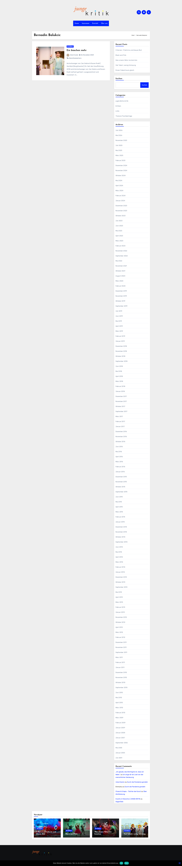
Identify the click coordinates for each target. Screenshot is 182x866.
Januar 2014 (120, 572)
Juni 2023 (119, 226)
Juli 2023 (119, 221)
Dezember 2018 (121, 346)
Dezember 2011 (121, 642)
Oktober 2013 (120, 582)
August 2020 (120, 276)
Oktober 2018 (120, 356)
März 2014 (119, 562)
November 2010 (121, 677)
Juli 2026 (119, 130)
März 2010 (119, 708)
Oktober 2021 (120, 271)
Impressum (85, 23)
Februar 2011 (120, 662)
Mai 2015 (119, 502)
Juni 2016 (119, 446)
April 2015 (119, 507)
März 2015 (119, 512)
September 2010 (121, 687)
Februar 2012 (120, 637)
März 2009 (119, 718)
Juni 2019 (119, 316)
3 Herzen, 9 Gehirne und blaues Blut (129, 50)
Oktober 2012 (120, 622)
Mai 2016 (119, 452)
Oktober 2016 (120, 441)
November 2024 (121, 170)
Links (117, 111)
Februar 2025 (120, 160)
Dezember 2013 (121, 577)
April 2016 (119, 457)
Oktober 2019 (120, 301)
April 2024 (119, 185)
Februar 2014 (120, 567)
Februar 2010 (120, 713)
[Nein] (180, 863)
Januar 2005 (120, 753)
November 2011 (121, 647)
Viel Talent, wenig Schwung (126, 65)
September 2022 (122, 256)
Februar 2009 (120, 723)
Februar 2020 (120, 286)
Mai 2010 (119, 697)
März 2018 (119, 381)
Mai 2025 (119, 150)
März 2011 (119, 657)
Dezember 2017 (121, 396)
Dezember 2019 (121, 291)
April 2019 (119, 326)
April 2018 (119, 376)
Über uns (104, 23)
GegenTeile (119, 802)
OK (121, 863)
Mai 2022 (119, 261)
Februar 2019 (120, 336)
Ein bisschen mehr (77, 50)
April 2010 (119, 702)
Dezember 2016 (121, 431)
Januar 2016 (120, 472)
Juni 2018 (119, 366)
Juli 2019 (119, 311)
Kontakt (95, 23)
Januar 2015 (120, 522)
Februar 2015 (120, 517)
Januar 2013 (120, 612)
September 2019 (121, 306)
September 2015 (121, 492)
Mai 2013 (119, 592)
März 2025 (119, 155)
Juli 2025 (119, 145)
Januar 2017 (120, 426)
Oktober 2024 (121, 175)
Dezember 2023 (121, 206)
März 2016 (119, 462)
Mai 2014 (119, 552)
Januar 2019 (120, 341)
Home (77, 23)
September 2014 (121, 542)
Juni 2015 (119, 497)
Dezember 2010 (121, 672)
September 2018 (121, 361)
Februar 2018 (120, 386)
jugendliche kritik (122, 101)
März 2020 (119, 281)
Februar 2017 (120, 421)
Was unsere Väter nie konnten (126, 60)
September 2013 (121, 587)
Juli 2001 (119, 758)
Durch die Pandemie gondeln (137, 782)
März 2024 (119, 190)
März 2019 (119, 331)
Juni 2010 (119, 692)
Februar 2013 (120, 607)
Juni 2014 (119, 547)
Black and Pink (121, 55)
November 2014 (121, 532)
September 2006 (122, 743)
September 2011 (121, 652)
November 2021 (121, 266)
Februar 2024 (120, 196)
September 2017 (121, 411)
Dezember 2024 (121, 165)
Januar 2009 (120, 728)
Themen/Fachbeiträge (124, 116)
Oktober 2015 (120, 487)
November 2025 (121, 140)
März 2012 (119, 632)
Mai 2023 (119, 231)
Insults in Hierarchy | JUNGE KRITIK (128, 799)
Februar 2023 (120, 246)
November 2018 (121, 351)
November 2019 (121, 296)
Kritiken (70, 46)
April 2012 (119, 627)
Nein (126, 863)
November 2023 (121, 211)
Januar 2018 (120, 391)
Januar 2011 (120, 667)
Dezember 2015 (121, 477)
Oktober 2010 (120, 682)
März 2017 (119, 416)
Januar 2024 (120, 201)
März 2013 (119, 602)
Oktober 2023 (120, 216)
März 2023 (119, 241)
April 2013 (119, 597)
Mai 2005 (119, 748)
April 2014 (119, 557)
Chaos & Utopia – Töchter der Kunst (128, 791)
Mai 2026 (119, 135)
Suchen (119, 79)
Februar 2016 (120, 467)
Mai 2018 (119, 371)
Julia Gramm (74, 55)
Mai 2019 (119, 321)
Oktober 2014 (120, 537)
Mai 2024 (119, 180)
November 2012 (121, 617)
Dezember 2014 (121, 527)
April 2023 (119, 236)
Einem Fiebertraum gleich (125, 70)
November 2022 (121, 251)
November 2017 (121, 401)
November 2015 (121, 482)
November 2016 (121, 436)
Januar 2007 (120, 738)
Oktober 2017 (120, 406)
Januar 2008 (120, 733)
